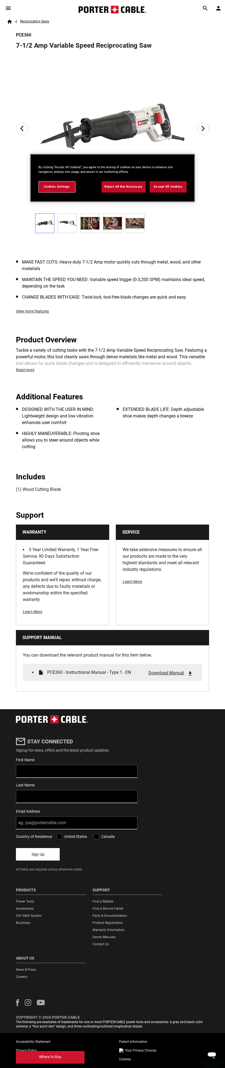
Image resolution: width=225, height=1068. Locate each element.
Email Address (28, 811)
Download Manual (166, 672)
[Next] (203, 128)
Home (9, 21)
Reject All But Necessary (124, 186)
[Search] (205, 8)
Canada (108, 836)
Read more (25, 370)
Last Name (25, 785)
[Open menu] (8, 8)
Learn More (32, 611)
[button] (17, 1002)
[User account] (218, 8)
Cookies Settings (57, 186)
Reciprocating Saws (34, 21)
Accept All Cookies (168, 186)
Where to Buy (50, 1057)
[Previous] (22, 128)
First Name (25, 760)
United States (75, 836)
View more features (32, 311)
